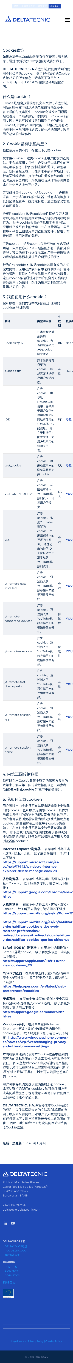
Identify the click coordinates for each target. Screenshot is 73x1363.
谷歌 (69, 419)
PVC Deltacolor (16, 1250)
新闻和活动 (9, 1282)
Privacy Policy (36, 1341)
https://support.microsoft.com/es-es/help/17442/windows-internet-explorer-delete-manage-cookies (31, 866)
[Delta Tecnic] (27, 19)
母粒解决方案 (12, 1254)
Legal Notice (18, 1341)
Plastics (11, 1267)
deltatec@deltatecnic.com (22, 1209)
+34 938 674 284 (14, 1205)
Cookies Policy (53, 1341)
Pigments (11, 1271)
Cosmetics (12, 1275)
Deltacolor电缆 (16, 1246)
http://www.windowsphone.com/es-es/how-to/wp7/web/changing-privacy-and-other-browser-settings (35, 1042)
